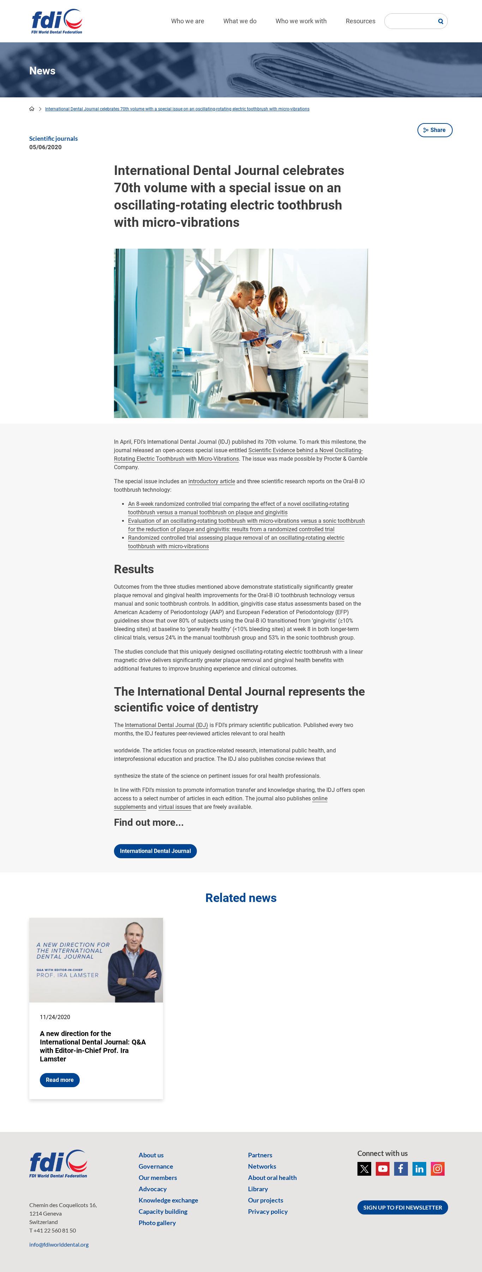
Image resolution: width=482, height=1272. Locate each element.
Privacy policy (268, 1211)
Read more (60, 1080)
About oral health (272, 1177)
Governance (156, 1166)
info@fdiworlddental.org (59, 1244)
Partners (260, 1155)
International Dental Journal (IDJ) (166, 725)
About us (151, 1155)
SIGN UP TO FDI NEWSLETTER (402, 1207)
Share (438, 130)
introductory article (211, 481)
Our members (158, 1177)
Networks (262, 1166)
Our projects (265, 1200)
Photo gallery (157, 1222)
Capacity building (163, 1211)
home (31, 108)
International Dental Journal (155, 851)
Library (258, 1189)
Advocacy (153, 1189)
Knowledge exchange (168, 1200)
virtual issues (174, 807)
